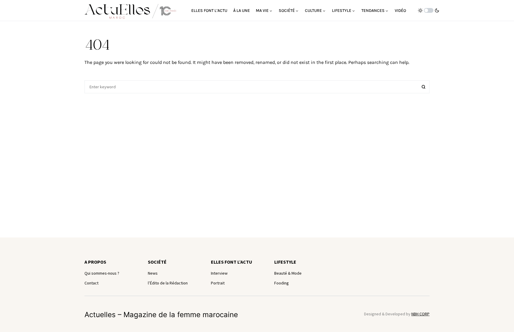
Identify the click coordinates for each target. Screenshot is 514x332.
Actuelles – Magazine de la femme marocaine (161, 314)
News (153, 273)
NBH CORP (420, 314)
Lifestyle (285, 262)
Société (157, 262)
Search (423, 87)
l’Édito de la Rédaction (168, 283)
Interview (219, 273)
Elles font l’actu (231, 262)
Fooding (281, 283)
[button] (428, 10)
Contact (91, 283)
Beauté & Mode (288, 273)
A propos (95, 262)
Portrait (218, 283)
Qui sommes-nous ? (101, 273)
